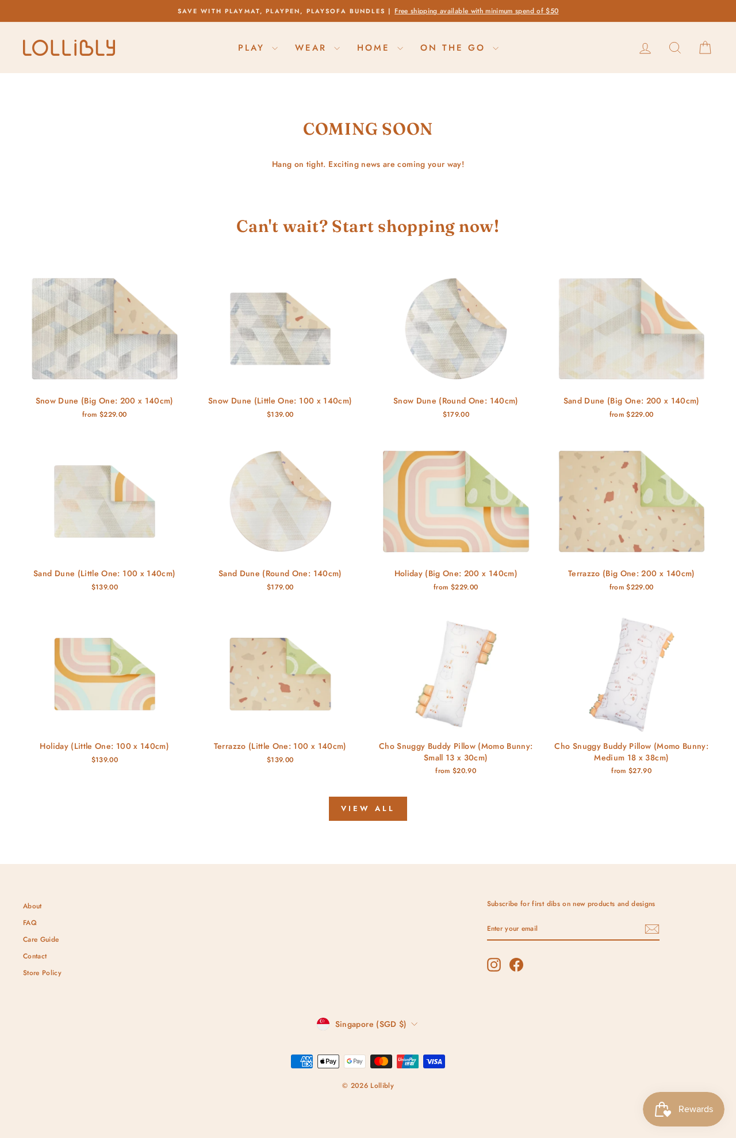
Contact (35, 956)
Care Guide (41, 939)
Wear (313, 47)
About (32, 906)
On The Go (455, 47)
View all (367, 808)
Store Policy (42, 972)
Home (375, 47)
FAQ (30, 922)
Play (253, 47)
